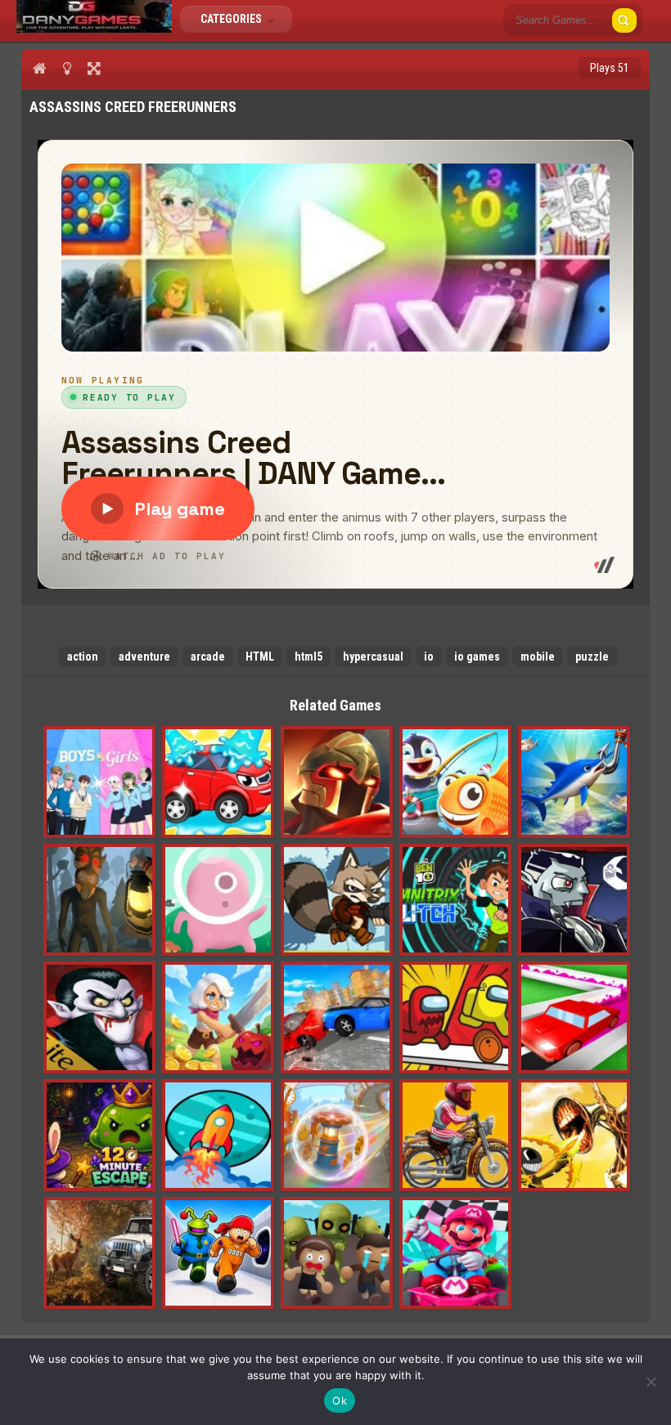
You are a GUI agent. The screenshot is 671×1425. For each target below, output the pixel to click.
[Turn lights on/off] (66, 67)
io (429, 656)
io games (477, 656)
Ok (339, 1400)
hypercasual (373, 656)
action (82, 656)
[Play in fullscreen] (93, 67)
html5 (308, 656)
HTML (259, 656)
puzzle (592, 656)
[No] (650, 1381)
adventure (144, 656)
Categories (232, 18)
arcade (208, 656)
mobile (537, 656)
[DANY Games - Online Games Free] (94, 28)
